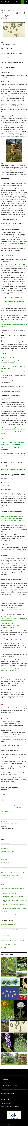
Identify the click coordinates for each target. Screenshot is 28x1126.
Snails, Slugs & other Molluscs (7, 851)
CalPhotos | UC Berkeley (6, 927)
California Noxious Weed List (9, 893)
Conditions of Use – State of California (10, 1106)
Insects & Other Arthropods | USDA (9, 944)
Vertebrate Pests (4, 854)
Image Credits (4, 859)
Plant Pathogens (4, 848)
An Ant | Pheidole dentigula (7, 827)
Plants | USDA (4, 947)
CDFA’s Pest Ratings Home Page (8, 1093)
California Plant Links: (6, 891)
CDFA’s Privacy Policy (6, 1103)
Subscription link (5, 862)
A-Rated (3, 7)
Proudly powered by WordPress (7, 1124)
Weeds (6, 7)
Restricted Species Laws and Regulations (10, 914)
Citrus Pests (5, 938)
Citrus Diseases (5, 935)
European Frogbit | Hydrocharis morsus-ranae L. (6, 811)
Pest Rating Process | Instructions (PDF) (10, 875)
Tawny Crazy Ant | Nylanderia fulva (9, 822)
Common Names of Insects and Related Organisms (12, 888)
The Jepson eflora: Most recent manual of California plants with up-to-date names (14, 897)
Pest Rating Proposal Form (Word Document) (11, 877)
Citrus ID (4, 932)
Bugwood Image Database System (8, 924)
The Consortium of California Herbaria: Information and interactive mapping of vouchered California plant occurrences (14, 910)
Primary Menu (26, 2)
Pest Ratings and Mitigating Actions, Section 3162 (12, 872)
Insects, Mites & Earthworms (7, 843)
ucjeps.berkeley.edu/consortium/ (14, 625)
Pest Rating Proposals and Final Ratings (11, 2)
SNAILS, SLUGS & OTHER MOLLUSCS (9, 1085)
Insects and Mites (6, 1076)
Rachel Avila (10, 18)
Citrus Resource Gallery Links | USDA (9, 929)
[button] (8, 967)
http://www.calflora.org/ (7, 609)
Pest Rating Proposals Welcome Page (10, 1074)
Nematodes (3, 845)
